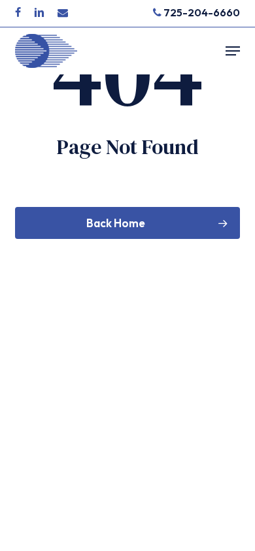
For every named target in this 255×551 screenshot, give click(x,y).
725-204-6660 (201, 12)
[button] (233, 50)
